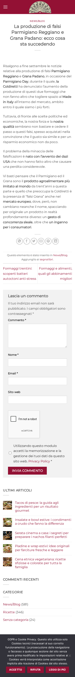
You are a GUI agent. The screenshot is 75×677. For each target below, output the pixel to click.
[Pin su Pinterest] (48, 241)
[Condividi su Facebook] (26, 241)
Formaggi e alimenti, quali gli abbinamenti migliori (55, 274)
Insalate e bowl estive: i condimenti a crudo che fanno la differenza (43, 521)
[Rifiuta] (69, 657)
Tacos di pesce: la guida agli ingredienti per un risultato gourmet (37, 506)
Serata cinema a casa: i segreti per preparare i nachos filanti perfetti (42, 535)
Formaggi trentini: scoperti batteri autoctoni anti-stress (19, 274)
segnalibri (46, 259)
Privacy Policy (39, 461)
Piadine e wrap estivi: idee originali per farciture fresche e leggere (42, 548)
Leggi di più (57, 669)
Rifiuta (35, 669)
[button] (5, 7)
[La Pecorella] (40, 7)
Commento (17, 320)
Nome (13, 355)
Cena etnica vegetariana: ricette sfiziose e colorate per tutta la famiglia (40, 563)
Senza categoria (15, 620)
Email (13, 373)
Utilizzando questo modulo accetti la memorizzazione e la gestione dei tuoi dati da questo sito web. (39, 453)
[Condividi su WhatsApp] (19, 241)
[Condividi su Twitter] (34, 241)
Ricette (9, 612)
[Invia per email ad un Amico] (41, 241)
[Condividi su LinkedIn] (55, 241)
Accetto (15, 669)
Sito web (14, 392)
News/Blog (37, 21)
